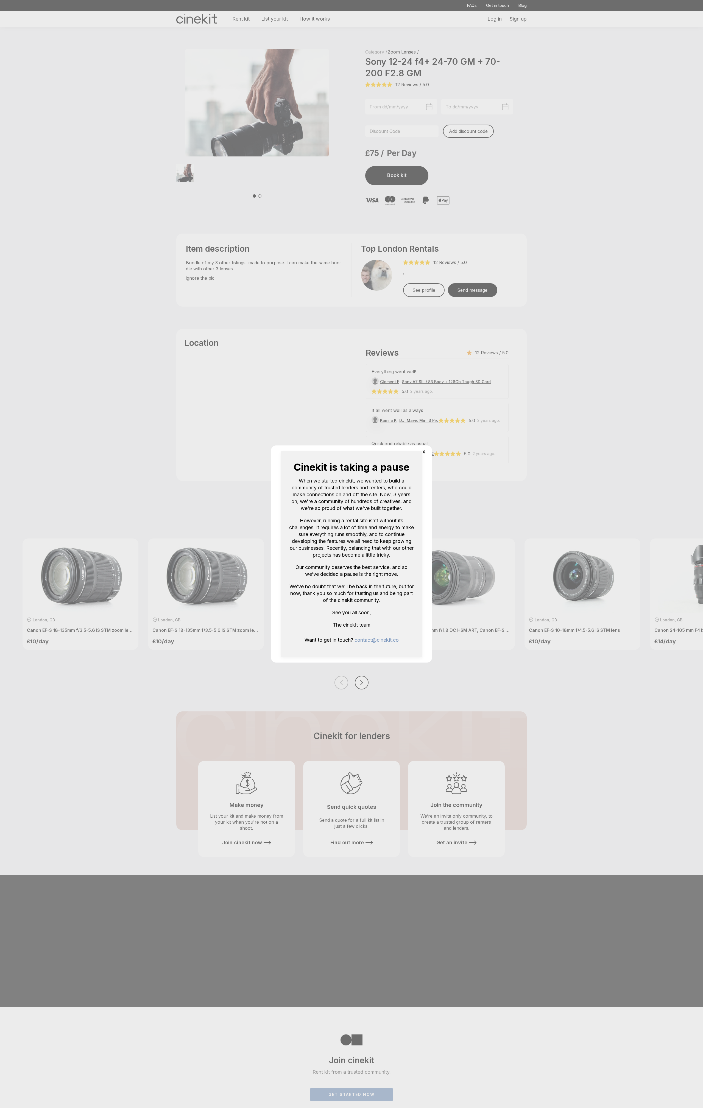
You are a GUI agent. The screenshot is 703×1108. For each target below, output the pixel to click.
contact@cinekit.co (377, 640)
